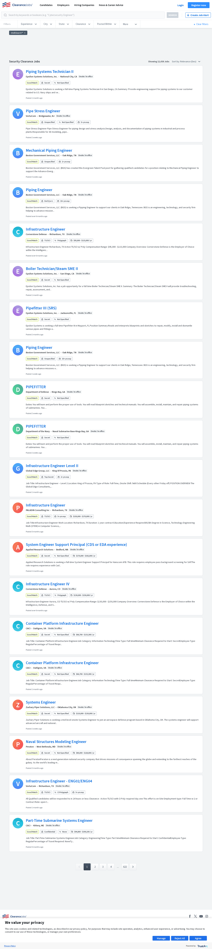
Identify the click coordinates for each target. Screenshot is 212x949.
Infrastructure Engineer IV (47, 583)
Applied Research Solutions (39, 549)
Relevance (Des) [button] (188, 61)
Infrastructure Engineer (45, 229)
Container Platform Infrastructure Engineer (62, 623)
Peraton (30, 746)
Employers (63, 5)
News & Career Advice (111, 5)
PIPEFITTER (36, 386)
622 (125, 866)
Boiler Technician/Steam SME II (52, 268)
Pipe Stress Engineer (43, 110)
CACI (28, 628)
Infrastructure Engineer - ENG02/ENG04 (59, 781)
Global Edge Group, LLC (38, 470)
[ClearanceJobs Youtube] (201, 916)
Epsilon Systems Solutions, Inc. (41, 76)
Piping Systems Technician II (50, 71)
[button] (29, 24)
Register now (198, 5)
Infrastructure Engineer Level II (52, 465)
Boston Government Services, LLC (43, 155)
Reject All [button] (180, 938)
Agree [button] (198, 938)
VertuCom (31, 115)
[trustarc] (202, 946)
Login (180, 5)
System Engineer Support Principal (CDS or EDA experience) (76, 544)
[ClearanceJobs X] (195, 916)
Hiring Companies (84, 5)
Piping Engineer (39, 189)
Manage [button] (161, 938)
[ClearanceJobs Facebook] (190, 916)
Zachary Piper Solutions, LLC (40, 707)
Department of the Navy (38, 431)
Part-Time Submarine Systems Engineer (59, 820)
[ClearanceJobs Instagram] (207, 916)
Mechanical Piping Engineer (49, 150)
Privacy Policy (10, 946)
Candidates (46, 5)
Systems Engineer (41, 702)
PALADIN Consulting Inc (37, 510)
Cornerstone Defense (36, 234)
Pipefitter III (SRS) (41, 308)
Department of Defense (37, 391)
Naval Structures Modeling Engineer (56, 741)
